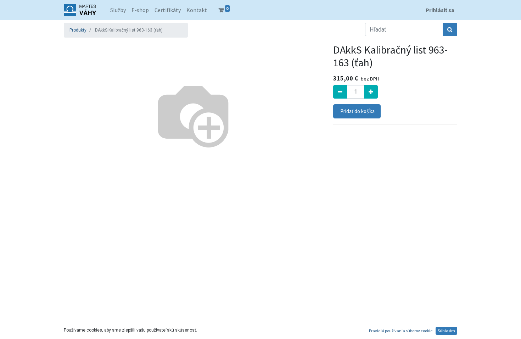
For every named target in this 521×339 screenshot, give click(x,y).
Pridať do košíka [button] (357, 111)
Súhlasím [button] (446, 330)
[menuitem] (118, 10)
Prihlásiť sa (440, 9)
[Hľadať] (450, 29)
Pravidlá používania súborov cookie (400, 330)
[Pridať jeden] (371, 92)
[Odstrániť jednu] (340, 92)
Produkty (77, 30)
